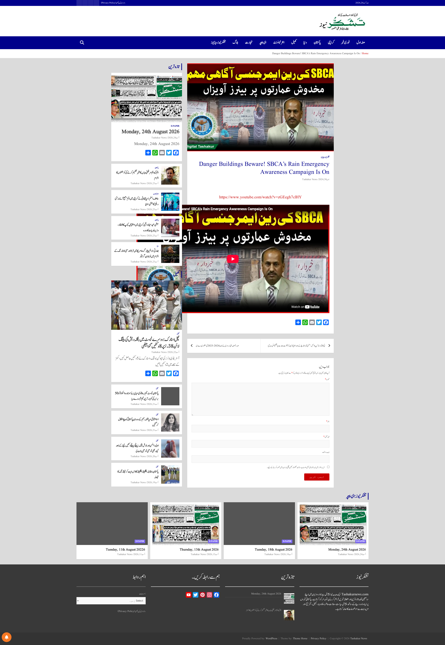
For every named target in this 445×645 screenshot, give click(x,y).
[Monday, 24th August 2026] (289, 598)
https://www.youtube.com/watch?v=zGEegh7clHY (260, 197)
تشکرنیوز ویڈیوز (218, 43)
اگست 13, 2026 (213, 554)
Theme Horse (300, 638)
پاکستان (317, 43)
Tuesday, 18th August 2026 (273, 549)
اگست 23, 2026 (153, 183)
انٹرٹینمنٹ (278, 43)
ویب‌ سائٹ (325, 452)
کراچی (331, 43)
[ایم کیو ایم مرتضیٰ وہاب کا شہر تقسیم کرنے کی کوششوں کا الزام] (289, 615)
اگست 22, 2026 (173, 352)
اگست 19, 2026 (153, 482)
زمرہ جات (142, 594)
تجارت (249, 43)
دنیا (305, 43)
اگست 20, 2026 (153, 456)
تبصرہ (327, 379)
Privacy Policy (318, 638)
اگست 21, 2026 (153, 404)
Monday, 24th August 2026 (150, 131)
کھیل (294, 43)
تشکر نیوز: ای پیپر (356, 496)
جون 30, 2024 (324, 179)
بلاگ (235, 43)
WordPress (271, 638)
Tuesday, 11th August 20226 (125, 549)
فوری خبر (345, 43)
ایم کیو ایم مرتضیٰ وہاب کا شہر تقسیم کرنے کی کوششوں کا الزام (263, 610)
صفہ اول (361, 43)
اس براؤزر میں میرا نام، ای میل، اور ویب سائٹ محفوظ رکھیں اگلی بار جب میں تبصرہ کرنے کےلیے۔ (296, 467)
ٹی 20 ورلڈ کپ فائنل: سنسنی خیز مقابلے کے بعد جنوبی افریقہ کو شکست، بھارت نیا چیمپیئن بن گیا (296, 346)
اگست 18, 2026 (286, 554)
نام (327, 421)
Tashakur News (309, 179)
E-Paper (175, 126)
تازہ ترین (174, 66)
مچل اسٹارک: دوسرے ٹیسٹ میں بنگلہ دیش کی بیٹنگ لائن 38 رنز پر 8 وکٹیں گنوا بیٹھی (149, 343)
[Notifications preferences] (6, 637)
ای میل (326, 437)
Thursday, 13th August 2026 (199, 549)
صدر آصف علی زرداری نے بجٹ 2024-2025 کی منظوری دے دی (217, 346)
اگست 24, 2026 (173, 137)
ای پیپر (263, 43)
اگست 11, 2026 (139, 554)
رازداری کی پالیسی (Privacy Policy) (113, 3)
